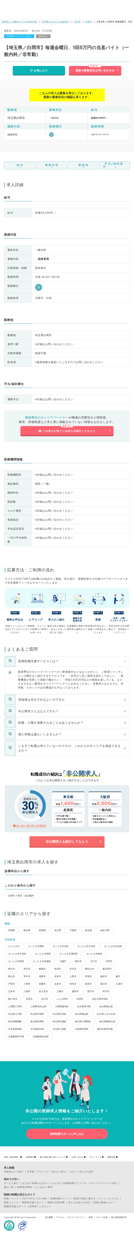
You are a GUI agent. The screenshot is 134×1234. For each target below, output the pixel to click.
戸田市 (11, 983)
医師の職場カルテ (103, 1202)
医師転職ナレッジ (60, 1198)
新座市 (88, 983)
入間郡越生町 (62, 1006)
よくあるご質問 (43, 1187)
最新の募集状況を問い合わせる (95, 70)
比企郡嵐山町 (106, 1006)
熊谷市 (78, 961)
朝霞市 (42, 983)
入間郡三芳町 (15, 1006)
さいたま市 (14, 946)
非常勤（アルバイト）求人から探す (46, 1172)
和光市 (73, 983)
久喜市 (119, 983)
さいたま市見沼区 (113, 946)
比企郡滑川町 (84, 1006)
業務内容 (52, 165)
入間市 (27, 983)
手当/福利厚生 (113, 165)
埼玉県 (77, 21)
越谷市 (103, 976)
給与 (20, 165)
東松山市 (89, 968)
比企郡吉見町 (59, 1013)
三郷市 (60, 991)
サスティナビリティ (76, 1217)
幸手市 (106, 991)
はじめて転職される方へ (35, 1183)
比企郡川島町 (37, 1013)
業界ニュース (11, 1202)
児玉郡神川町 (37, 1029)
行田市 (109, 961)
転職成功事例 (24, 1187)
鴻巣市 (42, 976)
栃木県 (27, 930)
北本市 (11, 991)
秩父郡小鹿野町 (83, 1021)
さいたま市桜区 (43, 953)
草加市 (88, 976)
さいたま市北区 (61, 946)
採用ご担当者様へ (12, 1157)
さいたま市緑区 (16, 961)
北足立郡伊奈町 (100, 998)
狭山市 (11, 976)
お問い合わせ (77, 1157)
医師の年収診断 (56, 1202)
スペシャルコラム (109, 1198)
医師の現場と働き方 (85, 1198)
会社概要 (49, 1217)
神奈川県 (104, 930)
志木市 (57, 983)
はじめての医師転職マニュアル (69, 1183)
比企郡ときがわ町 (106, 1013)
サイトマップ (95, 1157)
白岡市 (88, 21)
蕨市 (118, 976)
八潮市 (27, 991)
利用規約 (30, 1157)
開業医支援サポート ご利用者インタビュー (27, 1206)
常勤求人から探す (14, 1172)
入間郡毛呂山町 (38, 1006)
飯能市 (42, 968)
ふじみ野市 (62, 998)
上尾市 (73, 976)
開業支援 (111, 1157)
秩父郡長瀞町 (59, 1021)
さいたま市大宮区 (86, 946)
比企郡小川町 (15, 1013)
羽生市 (27, 976)
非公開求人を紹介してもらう (67, 841)
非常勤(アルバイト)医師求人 (55, 21)
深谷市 (57, 976)
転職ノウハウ (11, 1198)
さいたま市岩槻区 (42, 961)
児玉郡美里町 (15, 1029)
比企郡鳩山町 (82, 1013)
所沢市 (27, 968)
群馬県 (42, 930)
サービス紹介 (11, 1183)
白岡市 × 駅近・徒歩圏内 (21, 895)
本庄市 (73, 968)
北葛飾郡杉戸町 (16, 1036)
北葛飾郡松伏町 (41, 1036)
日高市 (29, 998)
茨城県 (11, 930)
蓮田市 (75, 991)
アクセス (60, 1217)
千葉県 (73, 930)
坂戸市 (90, 991)
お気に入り (41, 70)
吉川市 (44, 998)
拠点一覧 (9, 1187)
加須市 (57, 968)
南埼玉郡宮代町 (105, 1029)
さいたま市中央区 (17, 953)
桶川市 (103, 983)
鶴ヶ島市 (12, 998)
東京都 (88, 930)
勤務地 (84, 165)
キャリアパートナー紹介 (103, 1183)
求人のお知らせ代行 (79, 1202)
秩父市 (11, 968)
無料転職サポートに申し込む (67, 1134)
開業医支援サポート (33, 1202)
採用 (90, 1217)
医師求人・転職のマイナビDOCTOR (19, 21)
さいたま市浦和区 (68, 953)
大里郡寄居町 (82, 1029)
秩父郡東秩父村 (107, 1021)
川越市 (62, 961)
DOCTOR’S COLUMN (34, 1198)
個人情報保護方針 (119, 1217)
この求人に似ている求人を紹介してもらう (69, 430)
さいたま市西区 (36, 946)
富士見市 (43, 991)
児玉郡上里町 (59, 1029)
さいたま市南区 (94, 953)
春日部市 (107, 968)
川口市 (93, 961)
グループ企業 (102, 1217)
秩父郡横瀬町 (15, 1021)
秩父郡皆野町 (37, 1021)
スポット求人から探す (82, 1172)
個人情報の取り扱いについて (52, 1157)
